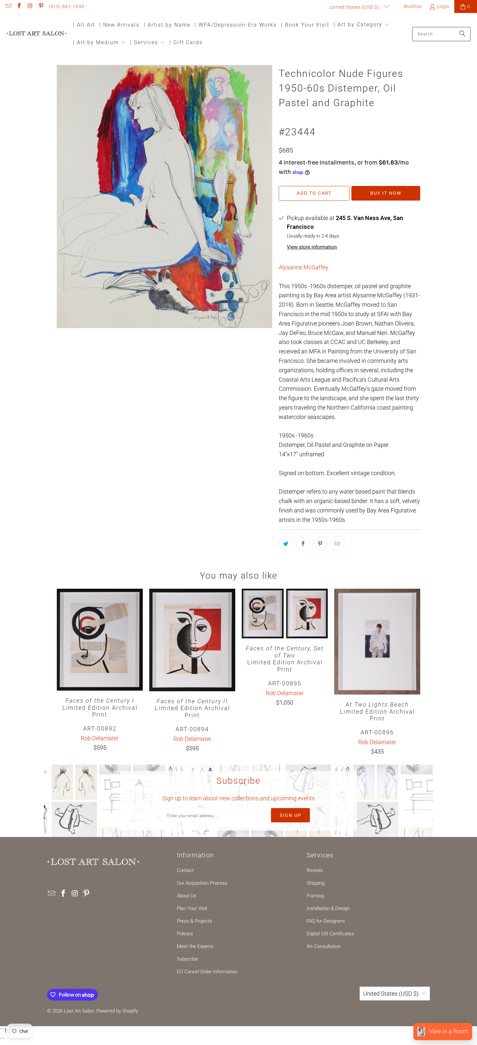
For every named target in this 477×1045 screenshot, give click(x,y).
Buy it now (385, 193)
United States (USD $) (355, 7)
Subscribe (187, 959)
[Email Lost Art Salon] (8, 6)
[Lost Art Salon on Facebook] (19, 6)
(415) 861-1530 (66, 6)
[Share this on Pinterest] (320, 543)
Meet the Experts (195, 946)
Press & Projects (194, 921)
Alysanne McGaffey (303, 267)
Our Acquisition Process (202, 883)
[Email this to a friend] (337, 543)
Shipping (315, 883)
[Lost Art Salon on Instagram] (30, 6)
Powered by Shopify (117, 1011)
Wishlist (412, 6)
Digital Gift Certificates (330, 934)
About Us (186, 896)
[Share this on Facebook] (303, 543)
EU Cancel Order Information (207, 972)
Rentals (315, 870)
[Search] (462, 34)
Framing (315, 896)
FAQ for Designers (326, 921)
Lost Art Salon (79, 1011)
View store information (312, 247)
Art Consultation (324, 946)
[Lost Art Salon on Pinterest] (41, 6)
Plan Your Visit (192, 908)
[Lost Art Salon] (36, 34)
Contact (185, 870)
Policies (185, 934)
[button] (361, 25)
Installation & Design (328, 908)
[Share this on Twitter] (286, 543)
